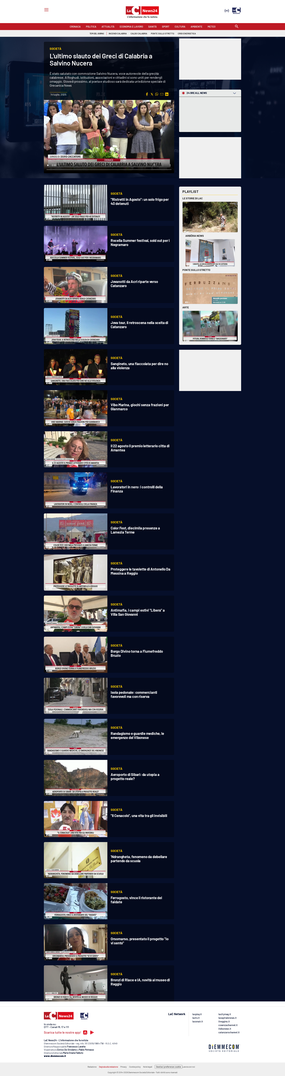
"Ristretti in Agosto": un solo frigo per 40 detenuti (140, 201)
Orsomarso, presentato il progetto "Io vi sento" (140, 941)
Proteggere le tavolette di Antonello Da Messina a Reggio (140, 571)
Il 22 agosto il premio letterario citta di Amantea (140, 448)
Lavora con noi (188, 1067)
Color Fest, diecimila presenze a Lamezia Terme (135, 530)
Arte (185, 307)
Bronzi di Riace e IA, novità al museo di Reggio (140, 982)
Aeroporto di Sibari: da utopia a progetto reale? (135, 776)
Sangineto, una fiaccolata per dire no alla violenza (139, 365)
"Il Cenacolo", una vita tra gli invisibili (139, 815)
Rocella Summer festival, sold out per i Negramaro (140, 242)
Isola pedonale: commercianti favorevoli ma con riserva (134, 694)
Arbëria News (194, 235)
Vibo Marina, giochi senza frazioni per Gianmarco (140, 407)
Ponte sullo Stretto (196, 269)
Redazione (92, 1067)
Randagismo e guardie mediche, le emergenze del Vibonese (137, 735)
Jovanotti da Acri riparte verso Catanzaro (134, 283)
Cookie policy (135, 1067)
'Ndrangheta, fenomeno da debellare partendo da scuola (139, 858)
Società (116, 193)
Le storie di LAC (192, 198)
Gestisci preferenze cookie (168, 1066)
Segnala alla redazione (108, 1067)
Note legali (147, 1067)
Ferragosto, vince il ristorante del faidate (136, 900)
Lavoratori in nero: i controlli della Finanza (137, 489)
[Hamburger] (46, 10)
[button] (147, 94)
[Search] (236, 27)
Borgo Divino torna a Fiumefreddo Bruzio (137, 653)
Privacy (123, 1067)
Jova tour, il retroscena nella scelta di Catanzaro (139, 324)
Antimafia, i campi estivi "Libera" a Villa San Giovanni (138, 612)
